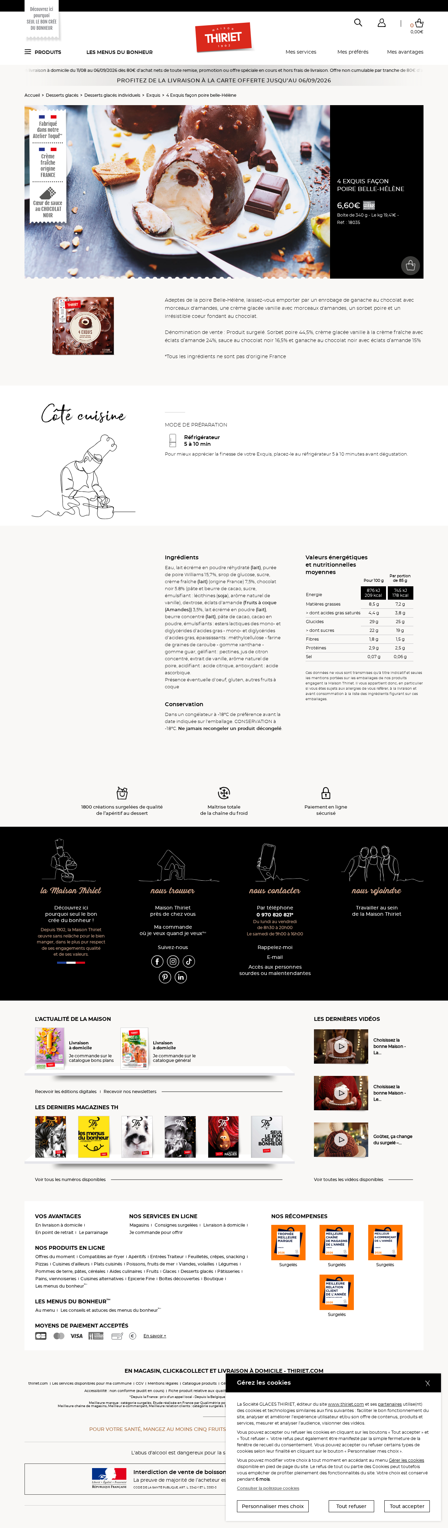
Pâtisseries (228, 1271)
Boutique (213, 1278)
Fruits (152, 1271)
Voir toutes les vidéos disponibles (348, 1180)
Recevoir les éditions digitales (66, 1092)
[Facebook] (157, 961)
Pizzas (41, 1264)
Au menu (45, 1310)
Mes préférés (353, 52)
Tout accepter (407, 1506)
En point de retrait (54, 1232)
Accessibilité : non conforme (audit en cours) (124, 1391)
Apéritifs (137, 1256)
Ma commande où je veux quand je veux (173, 930)
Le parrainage (93, 1232)
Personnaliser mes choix (273, 1506)
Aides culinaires (126, 1271)
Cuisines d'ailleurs (71, 1264)
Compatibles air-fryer (101, 1256)
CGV (140, 1383)
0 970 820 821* (275, 915)
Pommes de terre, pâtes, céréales (70, 1271)
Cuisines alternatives (102, 1278)
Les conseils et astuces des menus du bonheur (111, 1310)
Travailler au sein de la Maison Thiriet (376, 911)
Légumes (228, 1264)
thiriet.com (38, 1383)
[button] (382, 24)
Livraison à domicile (224, 1225)
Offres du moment (55, 1256)
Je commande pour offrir (156, 1232)
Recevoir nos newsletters (130, 1092)
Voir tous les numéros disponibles (70, 1180)
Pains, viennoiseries (55, 1278)
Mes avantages (405, 52)
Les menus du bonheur (119, 52)
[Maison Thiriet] (224, 38)
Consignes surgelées (176, 1225)
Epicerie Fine (141, 1278)
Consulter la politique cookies (268, 1488)
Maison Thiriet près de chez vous (173, 911)
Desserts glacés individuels (112, 95)
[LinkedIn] (181, 977)
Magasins (139, 1225)
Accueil (32, 95)
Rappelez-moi (275, 947)
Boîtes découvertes (179, 1278)
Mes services (301, 52)
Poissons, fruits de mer (150, 1264)
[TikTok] (189, 961)
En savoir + (155, 1335)
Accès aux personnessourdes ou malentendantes (275, 970)
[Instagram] (173, 961)
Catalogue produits (199, 1383)
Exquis (153, 95)
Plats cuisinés (108, 1264)
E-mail (275, 957)
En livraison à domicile (58, 1225)
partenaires (390, 1404)
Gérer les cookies (406, 1460)
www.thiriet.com (346, 1404)
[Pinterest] (165, 977)
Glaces (169, 1271)
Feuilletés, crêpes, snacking (216, 1256)
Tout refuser (351, 1506)
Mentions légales (163, 1383)
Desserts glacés (62, 95)
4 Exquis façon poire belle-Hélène (201, 95)
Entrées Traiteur (167, 1256)
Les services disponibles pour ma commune (92, 1383)
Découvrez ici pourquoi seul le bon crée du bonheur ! (71, 914)
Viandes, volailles (196, 1264)
